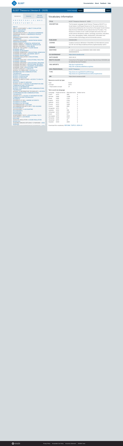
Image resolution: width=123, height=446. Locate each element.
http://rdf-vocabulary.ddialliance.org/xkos (81, 66)
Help (109, 3)
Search (108, 10)
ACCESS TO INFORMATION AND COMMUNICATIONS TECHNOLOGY (28, 89)
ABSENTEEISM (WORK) (20, 42)
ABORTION (16, 36)
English (80, 10)
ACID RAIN (16, 118)
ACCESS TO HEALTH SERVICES (22, 82)
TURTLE (73, 125)
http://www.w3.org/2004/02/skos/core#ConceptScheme (85, 73)
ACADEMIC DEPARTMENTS (21, 55)
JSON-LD (79, 125)
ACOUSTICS (16, 121)
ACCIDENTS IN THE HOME (21, 103)
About (97, 3)
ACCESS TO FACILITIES (20, 78)
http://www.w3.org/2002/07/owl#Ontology (81, 72)
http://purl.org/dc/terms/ (76, 64)
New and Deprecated (40, 16)
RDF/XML (67, 125)
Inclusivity (70, 443)
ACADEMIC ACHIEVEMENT (21, 51)
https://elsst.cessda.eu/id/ (76, 54)
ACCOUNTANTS (18, 111)
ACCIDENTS (16, 99)
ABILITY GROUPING (19, 31)
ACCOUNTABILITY (18, 108)
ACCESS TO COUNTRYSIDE (21, 75)
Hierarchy (28, 16)
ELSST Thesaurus (74, 69)
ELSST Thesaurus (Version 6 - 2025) (30, 10)
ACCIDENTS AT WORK (19, 102)
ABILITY (15, 27)
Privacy (46, 443)
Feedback (103, 3)
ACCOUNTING (17, 112)
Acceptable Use (58, 443)
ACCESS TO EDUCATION (20, 76)
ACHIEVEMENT (17, 114)
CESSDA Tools (81, 443)
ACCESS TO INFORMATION (21, 87)
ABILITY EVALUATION (19, 30)
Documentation (89, 3)
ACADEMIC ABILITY (19, 49)
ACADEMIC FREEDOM (19, 61)
